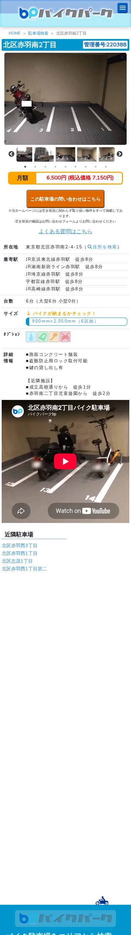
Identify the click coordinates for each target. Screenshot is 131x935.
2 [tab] (35, 166)
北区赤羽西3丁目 (20, 545)
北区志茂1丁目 (17, 561)
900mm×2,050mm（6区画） (65, 321)
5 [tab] (65, 166)
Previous (11, 154)
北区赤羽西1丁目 (20, 553)
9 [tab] (105, 166)
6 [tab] (75, 166)
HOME (14, 33)
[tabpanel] (65, 154)
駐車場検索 (38, 33)
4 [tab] (55, 166)
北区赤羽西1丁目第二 (24, 568)
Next (119, 154)
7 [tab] (85, 166)
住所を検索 (105, 247)
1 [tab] (25, 166)
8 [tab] (95, 166)
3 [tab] (45, 166)
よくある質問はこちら (65, 231)
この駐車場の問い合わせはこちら (65, 199)
